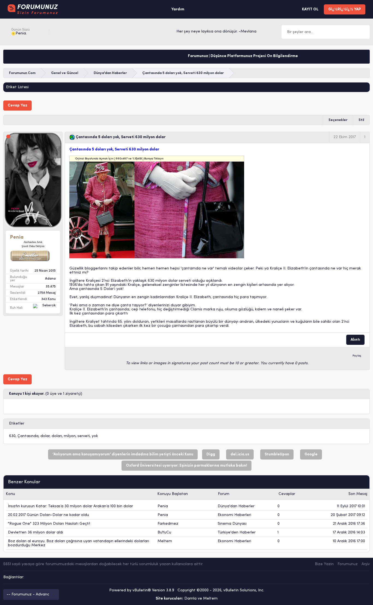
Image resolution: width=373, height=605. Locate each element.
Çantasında (28, 436)
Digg (210, 454)
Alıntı (355, 340)
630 (12, 436)
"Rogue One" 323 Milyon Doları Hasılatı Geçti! (49, 524)
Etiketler (16, 424)
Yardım (177, 9)
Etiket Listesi (17, 87)
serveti (84, 436)
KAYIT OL (310, 9)
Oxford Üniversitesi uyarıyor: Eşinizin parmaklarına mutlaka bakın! (186, 466)
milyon (70, 436)
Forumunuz (348, 564)
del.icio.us (239, 454)
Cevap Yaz (17, 105)
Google (311, 454)
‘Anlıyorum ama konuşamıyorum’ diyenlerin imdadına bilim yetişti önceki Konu (122, 454)
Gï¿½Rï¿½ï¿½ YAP (344, 9)
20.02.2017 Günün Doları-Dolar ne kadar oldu (48, 515)
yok (95, 436)
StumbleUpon (277, 454)
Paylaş (357, 355)
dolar (45, 436)
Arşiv (366, 564)
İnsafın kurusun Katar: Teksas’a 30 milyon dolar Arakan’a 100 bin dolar (70, 506)
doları (57, 436)
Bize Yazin (324, 564)
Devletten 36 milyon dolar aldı (35, 532)
